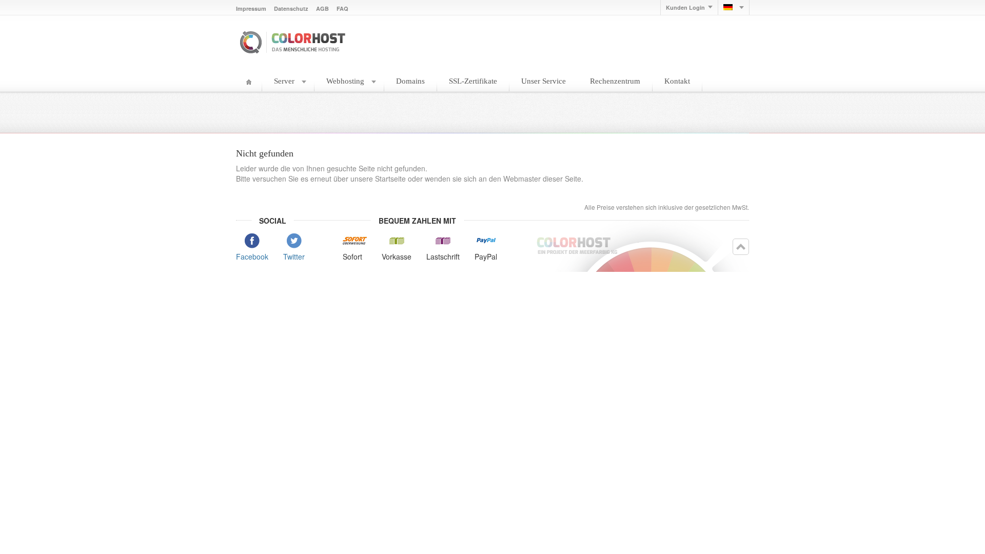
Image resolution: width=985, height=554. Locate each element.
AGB (322, 8)
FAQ (342, 8)
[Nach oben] (741, 247)
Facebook (252, 256)
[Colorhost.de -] (294, 41)
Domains (410, 81)
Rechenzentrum (615, 81)
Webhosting (345, 81)
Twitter (294, 256)
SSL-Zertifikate (473, 81)
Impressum (251, 8)
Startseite (249, 84)
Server (284, 81)
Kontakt (677, 81)
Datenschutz (291, 8)
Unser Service (543, 81)
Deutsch (734, 7)
